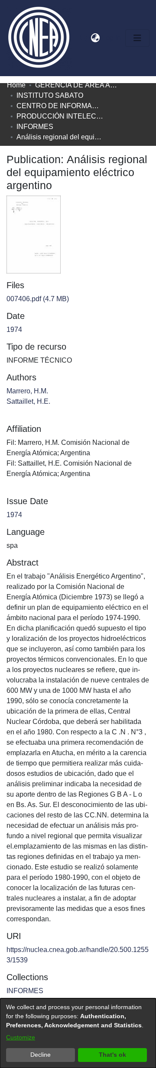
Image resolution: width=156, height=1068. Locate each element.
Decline (40, 1054)
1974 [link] (14, 329)
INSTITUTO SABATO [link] (49, 95)
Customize (20, 1037)
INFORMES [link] (34, 126)
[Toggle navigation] (137, 38)
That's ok (112, 1054)
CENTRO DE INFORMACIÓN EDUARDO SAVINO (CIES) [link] (59, 105)
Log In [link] (112, 38)
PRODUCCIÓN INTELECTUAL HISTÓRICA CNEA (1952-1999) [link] (59, 116)
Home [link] (16, 85)
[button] (83, 38)
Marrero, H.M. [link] (27, 391)
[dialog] (78, 1033)
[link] (37, 298)
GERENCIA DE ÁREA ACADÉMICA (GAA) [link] (78, 85)
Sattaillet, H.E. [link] (28, 401)
